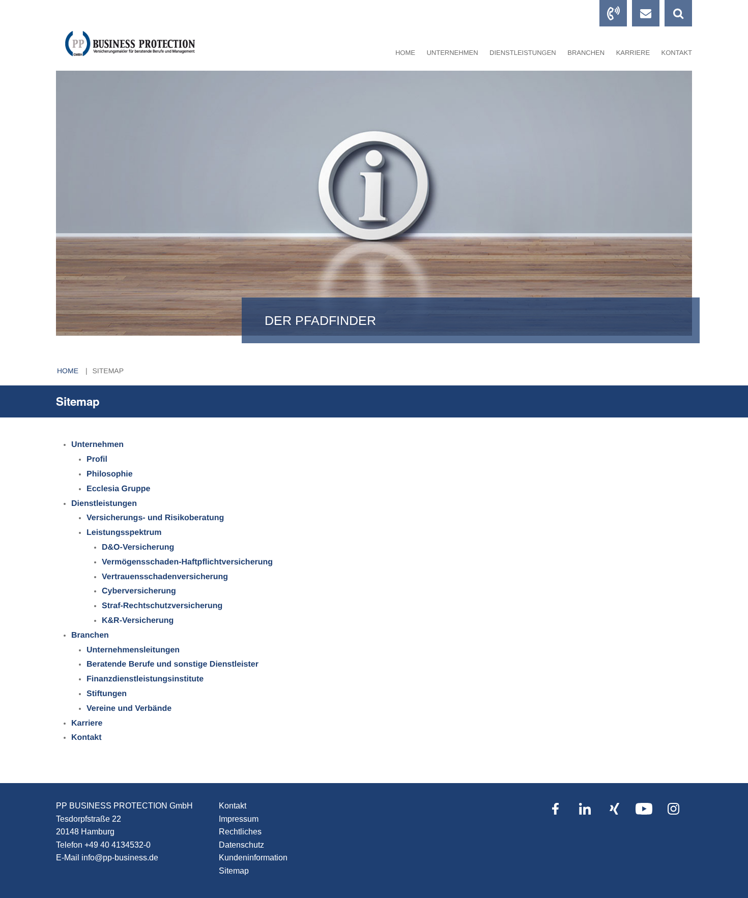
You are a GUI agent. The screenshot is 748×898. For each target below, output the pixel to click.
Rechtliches (240, 831)
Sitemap (108, 371)
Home (405, 52)
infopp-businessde (119, 857)
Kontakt (232, 805)
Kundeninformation (253, 857)
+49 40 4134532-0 (117, 845)
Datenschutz (241, 845)
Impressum (238, 819)
